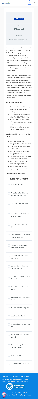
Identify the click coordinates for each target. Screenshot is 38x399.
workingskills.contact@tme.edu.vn (18, 381)
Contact (29, 395)
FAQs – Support (22, 392)
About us (13, 392)
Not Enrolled (19, 18)
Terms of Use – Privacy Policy (16, 395)
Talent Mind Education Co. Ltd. (19, 379)
